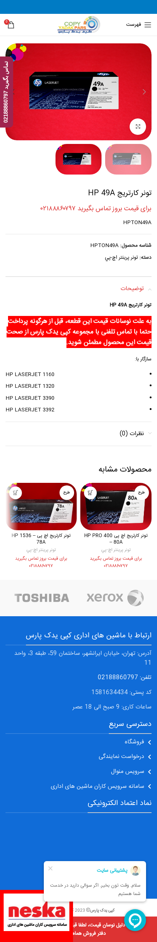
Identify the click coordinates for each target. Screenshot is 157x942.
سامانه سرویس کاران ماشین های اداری (97, 786)
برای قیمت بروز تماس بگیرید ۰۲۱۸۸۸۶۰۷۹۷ (96, 208)
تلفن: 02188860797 (125, 678)
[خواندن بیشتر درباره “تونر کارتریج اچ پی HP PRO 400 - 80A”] (90, 492)
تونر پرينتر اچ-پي (121, 257)
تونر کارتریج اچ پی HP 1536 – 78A (41, 539)
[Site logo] (78, 25)
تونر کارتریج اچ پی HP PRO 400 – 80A (116, 539)
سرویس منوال (127, 772)
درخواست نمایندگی (121, 757)
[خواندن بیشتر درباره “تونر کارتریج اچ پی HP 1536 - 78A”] (15, 492)
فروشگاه (134, 742)
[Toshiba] (41, 598)
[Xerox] (115, 598)
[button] (144, 92)
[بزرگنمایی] (138, 126)
